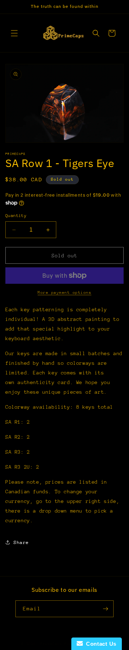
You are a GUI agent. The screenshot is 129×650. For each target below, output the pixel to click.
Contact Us (99, 644)
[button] (14, 33)
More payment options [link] (64, 292)
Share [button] (21, 542)
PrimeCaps (52, 644)
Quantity (16, 215)
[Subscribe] (105, 608)
